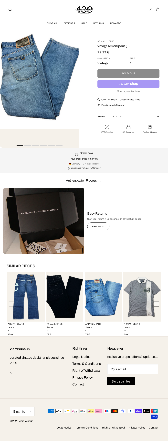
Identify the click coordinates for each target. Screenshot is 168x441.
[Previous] (11, 304)
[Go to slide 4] (43, 145)
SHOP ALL (52, 23)
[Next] (156, 304)
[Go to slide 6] (59, 145)
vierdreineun (26, 421)
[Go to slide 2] (27, 145)
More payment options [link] (128, 91)
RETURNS (98, 23)
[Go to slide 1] (20, 145)
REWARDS (115, 23)
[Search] (10, 9)
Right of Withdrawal (86, 370)
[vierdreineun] (84, 9)
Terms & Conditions (86, 363)
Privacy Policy (82, 377)
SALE (84, 23)
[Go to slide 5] (51, 145)
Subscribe (121, 381)
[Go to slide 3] (35, 145)
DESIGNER (69, 23)
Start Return (98, 226)
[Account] (150, 9)
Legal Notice (81, 357)
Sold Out (128, 73)
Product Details (109, 116)
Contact (78, 384)
